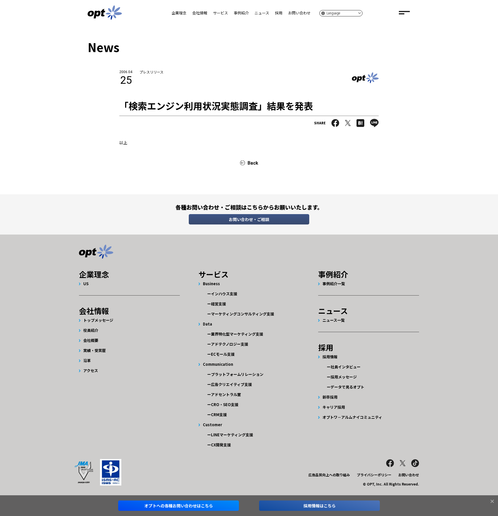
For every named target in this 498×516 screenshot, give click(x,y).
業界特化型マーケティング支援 (237, 334)
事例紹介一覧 (333, 283)
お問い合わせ (299, 13)
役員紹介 (90, 330)
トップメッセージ (98, 320)
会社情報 (199, 13)
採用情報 (329, 356)
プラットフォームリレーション (237, 374)
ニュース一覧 (333, 320)
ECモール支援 (223, 354)
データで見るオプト (347, 387)
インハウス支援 (224, 293)
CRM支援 (219, 414)
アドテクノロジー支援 (229, 344)
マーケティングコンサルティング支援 (242, 314)
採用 (278, 13)
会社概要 (90, 340)
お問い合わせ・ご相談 (249, 219)
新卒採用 (329, 397)
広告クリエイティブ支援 (231, 384)
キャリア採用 (333, 407)
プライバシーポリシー (374, 474)
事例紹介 (241, 13)
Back (253, 163)
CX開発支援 (221, 445)
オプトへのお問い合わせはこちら (178, 506)
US (85, 283)
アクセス (90, 370)
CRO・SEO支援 (224, 404)
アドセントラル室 (226, 394)
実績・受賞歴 (94, 350)
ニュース (261, 13)
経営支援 (218, 303)
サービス (220, 13)
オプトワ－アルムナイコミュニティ (352, 417)
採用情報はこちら (319, 506)
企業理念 (178, 13)
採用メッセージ (344, 377)
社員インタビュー (346, 367)
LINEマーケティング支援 (232, 434)
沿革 (87, 360)
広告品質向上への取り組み (329, 474)
